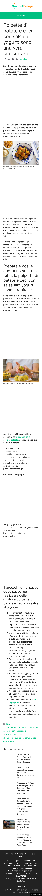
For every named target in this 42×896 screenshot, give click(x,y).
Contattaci (21, 881)
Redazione (19, 854)
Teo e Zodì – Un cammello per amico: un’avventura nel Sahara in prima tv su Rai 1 (25, 772)
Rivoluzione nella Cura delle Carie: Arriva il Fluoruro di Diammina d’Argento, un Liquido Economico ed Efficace (25, 806)
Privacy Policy (30, 854)
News (9, 724)
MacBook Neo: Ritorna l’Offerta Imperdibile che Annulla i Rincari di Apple (24, 824)
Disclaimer (21, 856)
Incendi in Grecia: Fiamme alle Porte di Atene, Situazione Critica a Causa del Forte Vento (25, 840)
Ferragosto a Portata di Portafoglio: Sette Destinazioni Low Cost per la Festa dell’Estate (25, 788)
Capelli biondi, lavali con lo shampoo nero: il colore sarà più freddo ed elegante (21, 737)
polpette (15, 440)
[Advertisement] (21, 100)
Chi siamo (9, 854)
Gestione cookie (36, 894)
